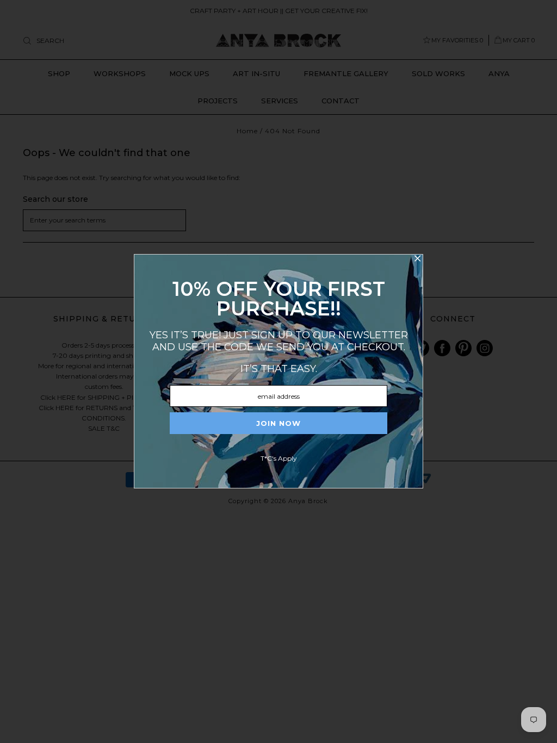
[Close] (417, 260)
